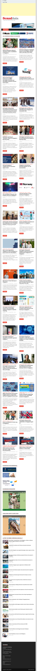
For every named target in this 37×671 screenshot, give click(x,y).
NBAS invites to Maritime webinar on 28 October (25, 448)
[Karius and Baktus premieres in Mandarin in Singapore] (26, 215)
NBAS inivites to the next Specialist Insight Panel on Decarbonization (9, 449)
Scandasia (9, 669)
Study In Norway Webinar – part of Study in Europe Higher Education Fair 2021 (26, 282)
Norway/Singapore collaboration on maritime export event (9, 166)
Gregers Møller (11, 196)
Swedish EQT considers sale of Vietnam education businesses (20, 545)
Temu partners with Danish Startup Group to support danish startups (21, 614)
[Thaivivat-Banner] (14, 34)
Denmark (9, 48)
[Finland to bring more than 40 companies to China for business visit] (5, 589)
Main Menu (6, 29)
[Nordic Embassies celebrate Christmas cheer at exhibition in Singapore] (10, 43)
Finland (12, 48)
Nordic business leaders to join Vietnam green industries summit (20, 609)
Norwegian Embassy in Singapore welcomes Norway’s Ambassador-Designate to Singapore (26, 251)
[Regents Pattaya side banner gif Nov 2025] (9, 471)
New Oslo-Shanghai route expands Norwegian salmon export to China (21, 550)
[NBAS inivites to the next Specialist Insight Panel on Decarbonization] (10, 441)
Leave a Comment (31, 310)
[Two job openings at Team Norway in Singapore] (26, 187)
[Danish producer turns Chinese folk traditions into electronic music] (5, 619)
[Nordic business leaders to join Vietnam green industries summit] (5, 609)
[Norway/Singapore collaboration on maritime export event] (10, 158)
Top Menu (4, 0)
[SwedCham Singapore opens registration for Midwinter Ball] (5, 565)
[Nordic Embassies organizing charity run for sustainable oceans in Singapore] (26, 387)
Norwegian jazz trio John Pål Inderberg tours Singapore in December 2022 (26, 110)
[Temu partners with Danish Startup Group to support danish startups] (5, 614)
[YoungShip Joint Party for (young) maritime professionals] (26, 71)
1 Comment (32, 53)
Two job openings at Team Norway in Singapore (25, 194)
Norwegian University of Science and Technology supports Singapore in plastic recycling (9, 308)
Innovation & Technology (13, 445)
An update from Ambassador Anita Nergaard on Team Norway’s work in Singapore (26, 366)
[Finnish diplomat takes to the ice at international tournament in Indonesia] (5, 560)
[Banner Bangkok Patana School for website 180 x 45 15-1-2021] (21, 33)
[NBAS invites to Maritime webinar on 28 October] (26, 441)
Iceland (15, 192)
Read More (4, 63)
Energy (9, 445)
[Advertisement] (18, 9)
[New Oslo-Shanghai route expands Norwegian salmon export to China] (5, 550)
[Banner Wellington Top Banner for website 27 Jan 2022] (6, 33)
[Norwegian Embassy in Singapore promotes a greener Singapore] (10, 330)
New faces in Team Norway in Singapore (10, 281)
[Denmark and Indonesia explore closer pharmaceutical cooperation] (5, 569)
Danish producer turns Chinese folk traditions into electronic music (21, 619)
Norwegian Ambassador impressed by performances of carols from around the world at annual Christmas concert (10, 110)
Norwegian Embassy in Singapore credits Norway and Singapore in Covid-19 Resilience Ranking (26, 338)
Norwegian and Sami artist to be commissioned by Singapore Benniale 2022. (26, 138)
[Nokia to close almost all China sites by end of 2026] (5, 624)
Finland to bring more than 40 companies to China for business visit (21, 589)
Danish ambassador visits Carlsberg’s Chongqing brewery (19, 599)
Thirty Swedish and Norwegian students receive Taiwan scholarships (21, 604)
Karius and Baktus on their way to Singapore (10, 422)
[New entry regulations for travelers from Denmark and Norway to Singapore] (26, 300)
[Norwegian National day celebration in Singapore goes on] (26, 415)
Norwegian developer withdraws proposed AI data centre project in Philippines (21, 556)
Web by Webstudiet (31, 669)
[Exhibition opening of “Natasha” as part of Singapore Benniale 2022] (10, 130)
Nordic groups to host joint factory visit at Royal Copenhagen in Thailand (20, 595)
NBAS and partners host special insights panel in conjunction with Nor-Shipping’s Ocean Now (10, 395)
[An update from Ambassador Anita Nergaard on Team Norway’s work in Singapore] (26, 358)
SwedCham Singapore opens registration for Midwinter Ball (19, 564)
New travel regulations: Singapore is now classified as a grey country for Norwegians (10, 251)
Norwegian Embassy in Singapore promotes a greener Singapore (10, 338)
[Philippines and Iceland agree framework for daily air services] (5, 574)
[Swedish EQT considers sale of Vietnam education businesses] (5, 545)
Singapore (4, 49)
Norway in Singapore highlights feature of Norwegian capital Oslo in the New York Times (26, 51)
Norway (15, 48)
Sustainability (5, 446)
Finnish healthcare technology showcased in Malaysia (19, 628)
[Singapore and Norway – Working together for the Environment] (26, 158)
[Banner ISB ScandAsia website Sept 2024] (23, 27)
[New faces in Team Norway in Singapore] (10, 274)
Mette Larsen (27, 310)
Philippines (11, 364)
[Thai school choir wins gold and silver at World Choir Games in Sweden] (5, 579)
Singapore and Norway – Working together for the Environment (25, 166)
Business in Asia (5, 445)
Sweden (7, 49)
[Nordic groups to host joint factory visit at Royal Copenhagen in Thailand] (5, 594)
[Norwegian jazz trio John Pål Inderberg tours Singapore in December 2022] (26, 102)
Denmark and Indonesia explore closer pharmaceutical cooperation (21, 569)
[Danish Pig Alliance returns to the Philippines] (5, 633)
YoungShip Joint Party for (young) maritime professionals (26, 78)
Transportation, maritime (11, 446)
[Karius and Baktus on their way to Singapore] (10, 415)
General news (21, 48)
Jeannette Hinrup (27, 53)
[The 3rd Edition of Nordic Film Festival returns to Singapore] (10, 187)
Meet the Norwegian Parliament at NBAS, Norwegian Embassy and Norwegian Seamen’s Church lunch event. (9, 80)
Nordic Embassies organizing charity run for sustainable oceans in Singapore (26, 395)
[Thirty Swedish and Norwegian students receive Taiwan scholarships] (5, 604)
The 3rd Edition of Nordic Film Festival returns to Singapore (10, 195)
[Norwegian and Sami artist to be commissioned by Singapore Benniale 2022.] (26, 130)
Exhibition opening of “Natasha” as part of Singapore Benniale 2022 (10, 138)
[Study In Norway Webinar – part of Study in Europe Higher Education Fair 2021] (26, 274)
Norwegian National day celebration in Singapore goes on (26, 422)
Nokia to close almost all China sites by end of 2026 (18, 623)
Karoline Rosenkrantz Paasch (13, 54)
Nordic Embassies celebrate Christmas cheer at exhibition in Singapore (10, 52)
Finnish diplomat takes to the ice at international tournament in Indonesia (20, 560)
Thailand (4, 364)
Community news (5, 48)
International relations (22, 164)
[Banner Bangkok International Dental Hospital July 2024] (9, 477)
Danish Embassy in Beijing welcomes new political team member (20, 584)
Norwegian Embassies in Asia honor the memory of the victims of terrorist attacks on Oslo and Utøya (10, 367)
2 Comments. (15, 283)
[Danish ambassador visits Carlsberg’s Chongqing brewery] (5, 599)
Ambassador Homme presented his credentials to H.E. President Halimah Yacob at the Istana (10, 223)
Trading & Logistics (22, 446)
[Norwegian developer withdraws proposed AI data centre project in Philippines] (5, 555)
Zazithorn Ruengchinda (10, 424)
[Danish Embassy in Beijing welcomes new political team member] (5, 584)
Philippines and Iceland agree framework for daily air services (20, 574)
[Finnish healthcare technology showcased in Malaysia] (5, 628)
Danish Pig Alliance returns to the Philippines (17, 633)
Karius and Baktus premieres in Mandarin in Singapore (26, 222)
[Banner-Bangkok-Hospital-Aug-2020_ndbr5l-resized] (29, 33)
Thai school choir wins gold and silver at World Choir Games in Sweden (20, 580)
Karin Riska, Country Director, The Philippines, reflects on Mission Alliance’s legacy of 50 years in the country (21, 541)
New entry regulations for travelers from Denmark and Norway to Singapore (26, 308)
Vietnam (7, 364)
